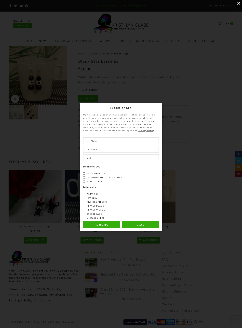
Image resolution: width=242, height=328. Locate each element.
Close (140, 224)
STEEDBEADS (94, 214)
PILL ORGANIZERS (97, 202)
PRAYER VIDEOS (95, 210)
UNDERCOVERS (95, 217)
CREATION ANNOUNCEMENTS (104, 177)
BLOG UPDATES (95, 173)
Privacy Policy (146, 130)
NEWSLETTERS (95, 181)
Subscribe (101, 224)
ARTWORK (92, 194)
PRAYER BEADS (95, 206)
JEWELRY (91, 198)
